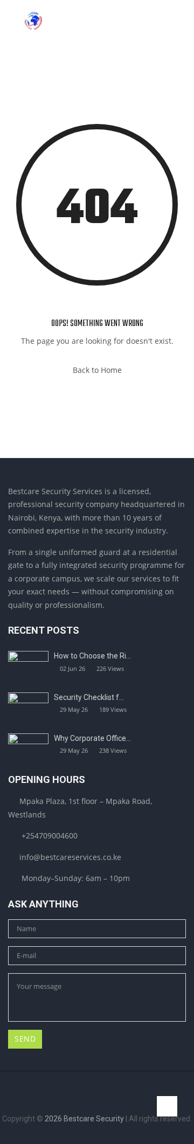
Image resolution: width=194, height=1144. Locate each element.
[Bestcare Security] (33, 21)
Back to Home (97, 370)
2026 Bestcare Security (84, 1118)
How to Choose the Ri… (92, 655)
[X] (105, 1101)
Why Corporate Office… (92, 738)
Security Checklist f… (89, 697)
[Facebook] (72, 1101)
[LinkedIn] (89, 1101)
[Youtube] (122, 1101)
